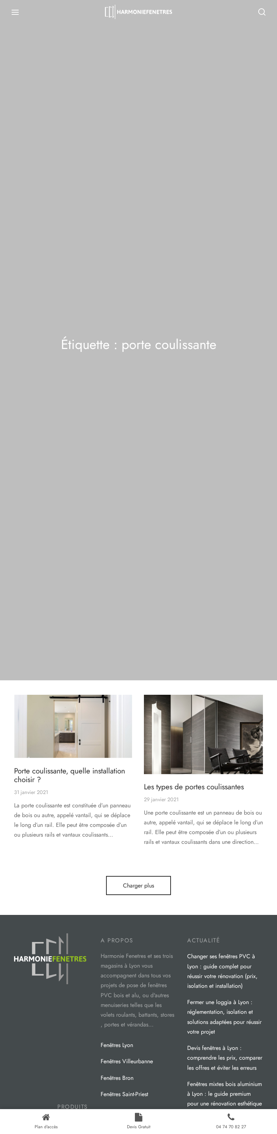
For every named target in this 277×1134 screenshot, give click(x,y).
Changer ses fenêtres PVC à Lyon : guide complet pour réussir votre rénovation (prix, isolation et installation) (222, 971)
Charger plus (138, 885)
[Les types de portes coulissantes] (203, 734)
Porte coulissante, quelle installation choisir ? (69, 775)
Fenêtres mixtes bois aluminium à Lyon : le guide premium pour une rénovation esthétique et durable (224, 1099)
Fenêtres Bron (117, 1078)
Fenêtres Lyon (117, 1045)
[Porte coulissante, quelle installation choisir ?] (73, 726)
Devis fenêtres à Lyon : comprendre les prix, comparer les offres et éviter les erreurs (224, 1058)
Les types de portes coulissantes (194, 786)
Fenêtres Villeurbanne (127, 1061)
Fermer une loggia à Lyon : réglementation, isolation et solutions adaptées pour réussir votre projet (224, 1017)
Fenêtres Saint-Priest (124, 1094)
